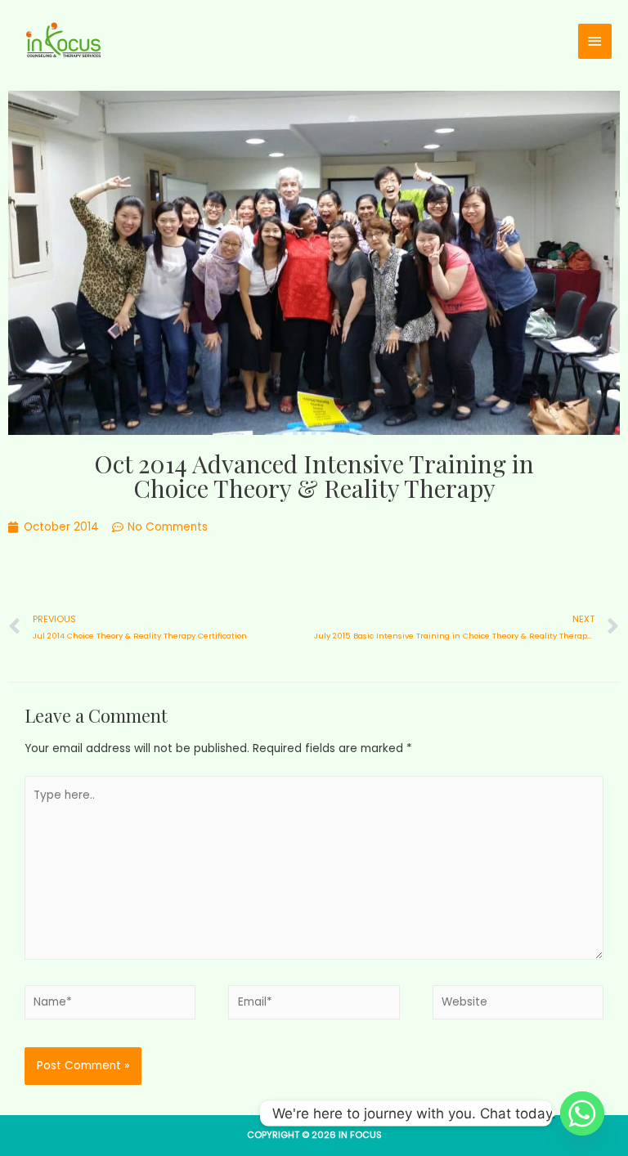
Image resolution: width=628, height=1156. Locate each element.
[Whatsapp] (582, 1113)
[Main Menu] (595, 41)
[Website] (518, 1006)
